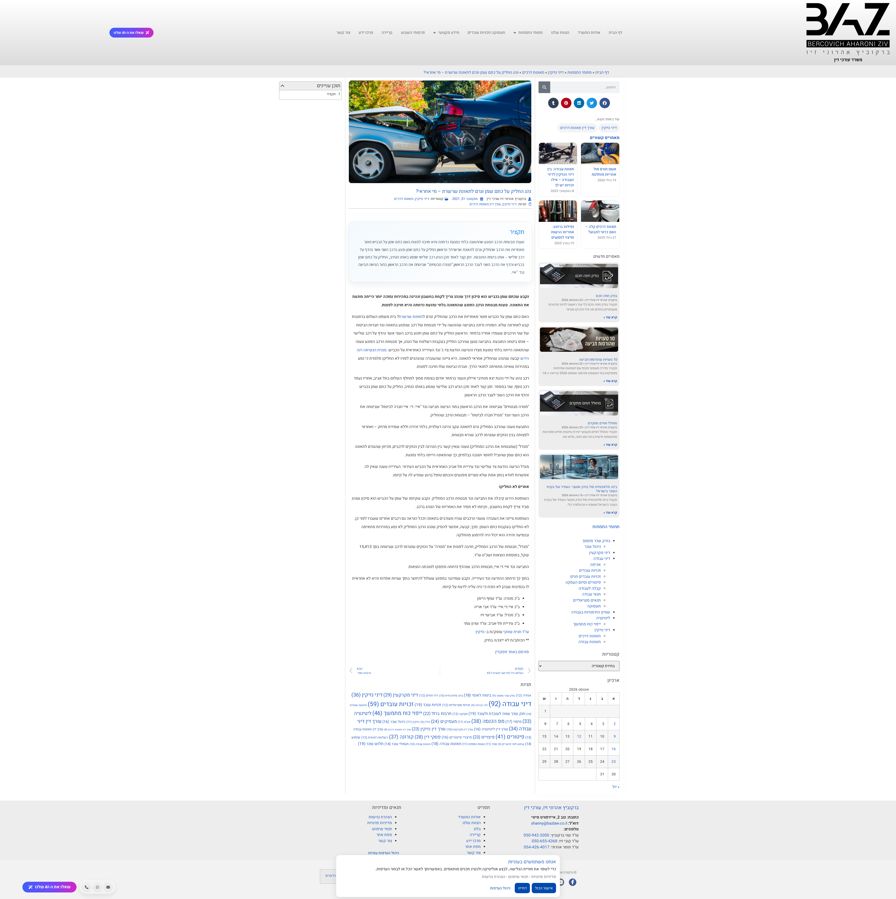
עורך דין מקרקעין (460, 729)
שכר (491, 744)
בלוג (477, 829)
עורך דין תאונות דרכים (485, 204)
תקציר (331, 94)
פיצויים (484, 737)
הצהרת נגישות (380, 817)
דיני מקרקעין (599, 553)
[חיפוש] (544, 87)
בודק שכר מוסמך (596, 541)
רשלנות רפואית (374, 737)
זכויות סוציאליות (456, 705)
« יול (616, 787)
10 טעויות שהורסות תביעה (598, 359)
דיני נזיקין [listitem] (609, 128)
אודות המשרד (589, 32)
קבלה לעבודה (590, 588)
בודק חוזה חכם (606, 295)
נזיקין (480, 632)
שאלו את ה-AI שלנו (129, 32)
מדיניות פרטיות (379, 823)
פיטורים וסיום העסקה (583, 582)
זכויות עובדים (590, 570)
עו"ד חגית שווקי (515, 632)
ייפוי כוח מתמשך (587, 624)
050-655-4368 (544, 841)
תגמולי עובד (397, 743)
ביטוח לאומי (477, 695)
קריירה (387, 32)
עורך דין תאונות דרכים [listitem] (577, 128)
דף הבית (615, 32)
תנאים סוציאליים (587, 600)
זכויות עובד (428, 705)
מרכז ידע (366, 32)
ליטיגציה (603, 618)
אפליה (523, 695)
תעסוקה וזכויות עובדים (486, 32)
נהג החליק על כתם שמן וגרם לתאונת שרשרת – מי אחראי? (471, 72)
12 (579, 736)
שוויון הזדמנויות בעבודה (590, 612)
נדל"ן (425, 722)
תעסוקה (594, 606)
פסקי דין (428, 737)
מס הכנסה (487, 721)
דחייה (522, 888)
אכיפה (595, 565)
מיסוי (513, 722)
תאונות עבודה (589, 642)
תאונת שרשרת (411, 317)
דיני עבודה (601, 558)
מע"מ (464, 722)
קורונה (401, 737)
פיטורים (510, 737)
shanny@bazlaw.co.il (549, 823)
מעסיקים (444, 721)
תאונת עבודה (420, 744)
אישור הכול (544, 888)
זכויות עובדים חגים (585, 576)
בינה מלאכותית (451, 695)
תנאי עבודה (591, 594)
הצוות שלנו (560, 32)
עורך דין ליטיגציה (491, 729)
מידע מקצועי (448, 32)
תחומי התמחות (530, 32)
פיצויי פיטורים (457, 737)
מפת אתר (473, 847)
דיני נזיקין (556, 72)
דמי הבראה (479, 705)
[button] (604, 103)
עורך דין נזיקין (429, 729)
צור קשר (343, 32)
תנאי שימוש (382, 829)
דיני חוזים (428, 695)
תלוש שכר (371, 744)
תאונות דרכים (533, 72)
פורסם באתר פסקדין (512, 652)
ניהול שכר (592, 547)
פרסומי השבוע (413, 32)
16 (614, 749)
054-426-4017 (537, 847)
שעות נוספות (473, 744)
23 (614, 761)
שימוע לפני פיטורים (511, 744)
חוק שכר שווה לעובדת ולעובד (497, 714)
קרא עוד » (610, 317)
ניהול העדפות (500, 888)
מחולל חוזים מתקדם (602, 423)
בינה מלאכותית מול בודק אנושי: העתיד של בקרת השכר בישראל (582, 489)
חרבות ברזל (437, 714)
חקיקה (460, 714)
